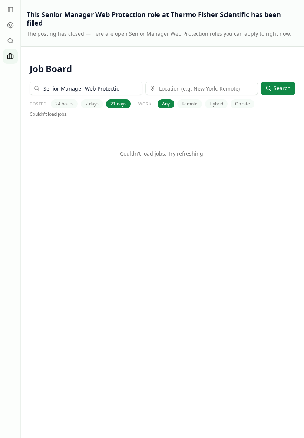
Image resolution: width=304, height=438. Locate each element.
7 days (92, 104)
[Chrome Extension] (10, 25)
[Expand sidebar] (10, 9)
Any (166, 104)
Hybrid (216, 104)
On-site (242, 104)
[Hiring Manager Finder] (10, 40)
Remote (190, 104)
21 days (118, 104)
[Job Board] (10, 56)
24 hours (64, 104)
